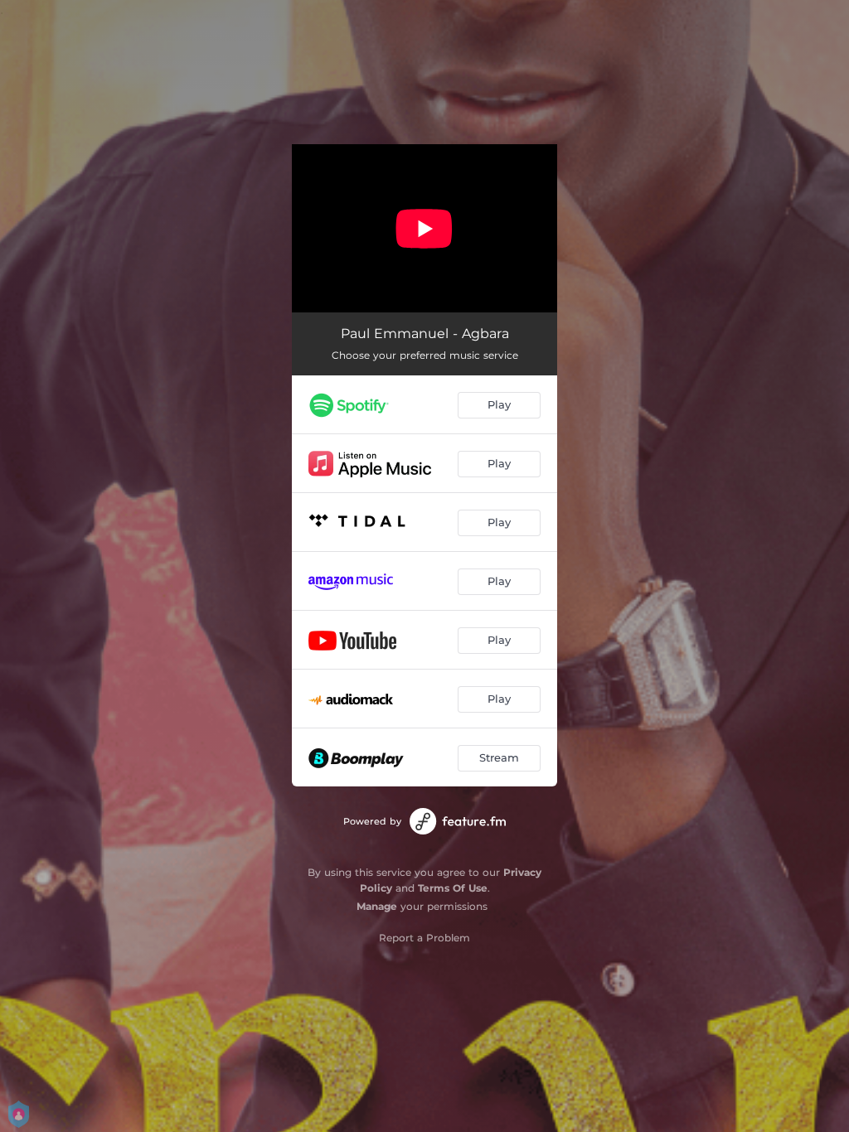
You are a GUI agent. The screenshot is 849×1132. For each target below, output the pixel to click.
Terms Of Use (453, 888)
